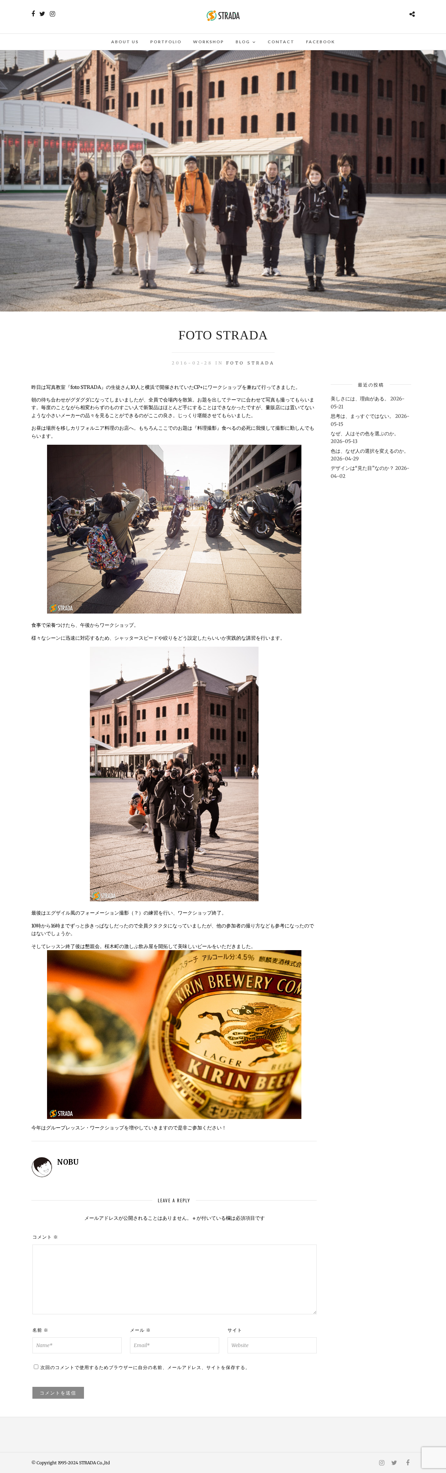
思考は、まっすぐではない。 (362, 416)
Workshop (208, 41)
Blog (243, 41)
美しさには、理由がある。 (360, 399)
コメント (45, 1237)
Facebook (320, 41)
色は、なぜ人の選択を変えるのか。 (370, 451)
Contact (281, 41)
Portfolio (166, 41)
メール (140, 1330)
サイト (235, 1330)
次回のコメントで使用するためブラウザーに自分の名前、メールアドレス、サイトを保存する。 (145, 1367)
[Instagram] (52, 14)
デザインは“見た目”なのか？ (362, 468)
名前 (40, 1330)
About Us (125, 41)
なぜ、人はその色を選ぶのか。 (365, 433)
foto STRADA (250, 363)
